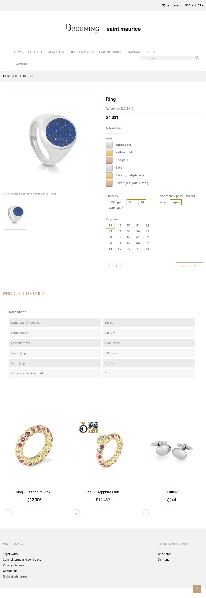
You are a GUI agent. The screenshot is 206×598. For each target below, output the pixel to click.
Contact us (10, 570)
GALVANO (134, 52)
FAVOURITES (23, 64)
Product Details (23, 293)
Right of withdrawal (15, 576)
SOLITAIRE (35, 52)
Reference (113, 108)
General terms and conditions (22, 559)
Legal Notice (11, 554)
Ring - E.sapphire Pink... (34, 492)
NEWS (18, 52)
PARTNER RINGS (110, 52)
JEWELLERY (56, 52)
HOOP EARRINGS (82, 52)
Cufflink (171, 492)
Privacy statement (15, 565)
